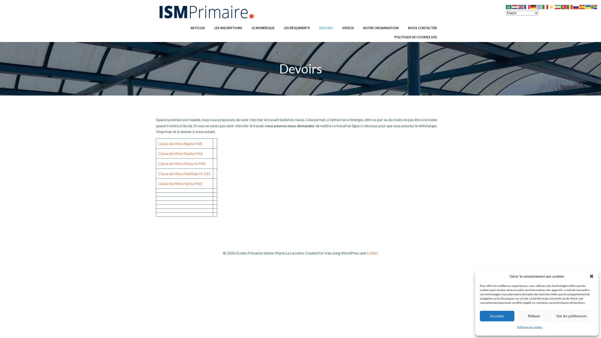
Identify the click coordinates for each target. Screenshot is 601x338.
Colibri (372, 253)
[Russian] (576, 6)
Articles (197, 28)
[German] (533, 6)
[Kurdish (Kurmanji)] (552, 6)
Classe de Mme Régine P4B (180, 143)
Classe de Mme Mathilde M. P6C (184, 173)
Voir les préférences (571, 316)
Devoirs (326, 28)
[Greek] (539, 6)
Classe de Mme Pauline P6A (180, 153)
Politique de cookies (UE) (415, 37)
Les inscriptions (228, 28)
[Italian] (546, 6)
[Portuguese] (564, 6)
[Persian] (558, 6)
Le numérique (263, 28)
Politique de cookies (530, 327)
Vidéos (348, 28)
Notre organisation (381, 28)
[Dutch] (515, 6)
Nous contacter (422, 28)
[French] (527, 6)
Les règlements (297, 28)
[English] (521, 6)
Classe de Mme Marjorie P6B (181, 163)
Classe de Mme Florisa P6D (180, 183)
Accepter (497, 316)
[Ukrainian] (588, 6)
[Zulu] (594, 6)
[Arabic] (509, 6)
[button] (591, 276)
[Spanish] (582, 6)
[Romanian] (570, 6)
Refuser (534, 316)
